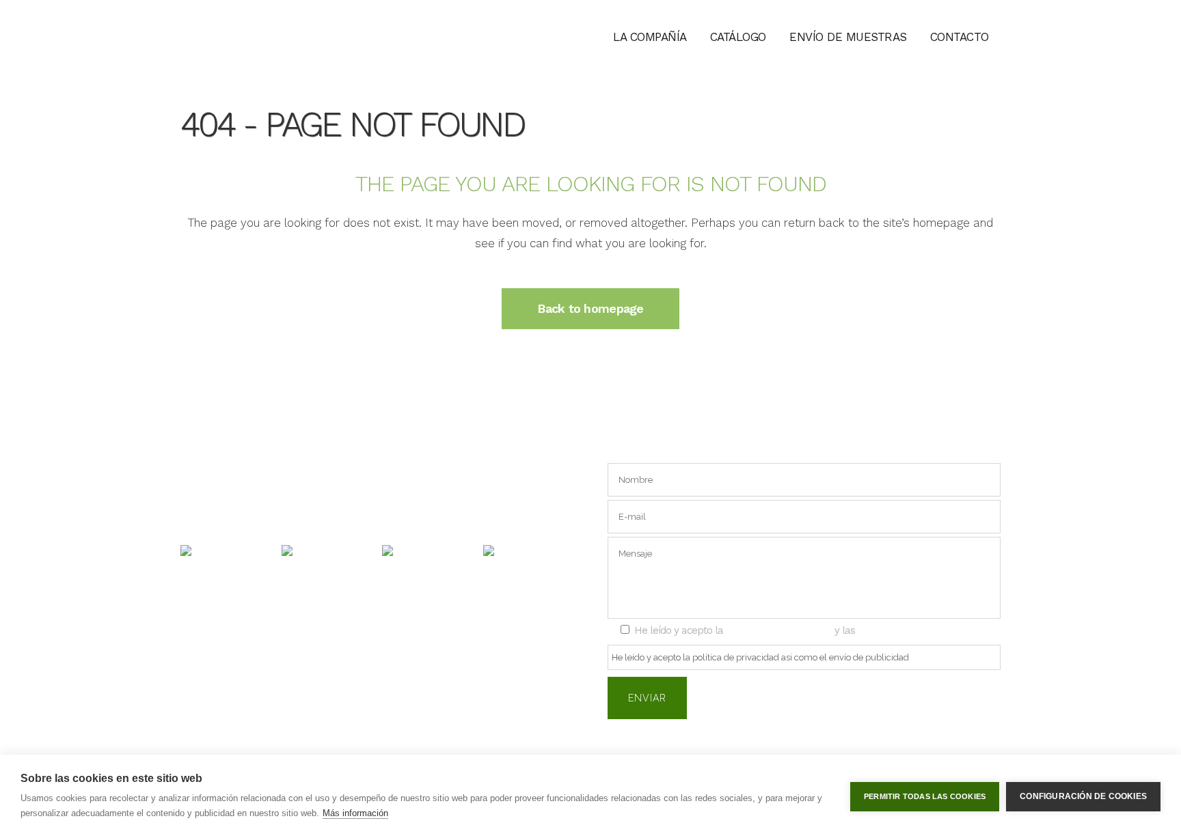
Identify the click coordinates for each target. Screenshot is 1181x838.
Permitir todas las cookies (925, 796)
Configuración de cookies (1083, 796)
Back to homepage (590, 308)
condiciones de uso (905, 630)
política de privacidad (779, 630)
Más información (355, 813)
